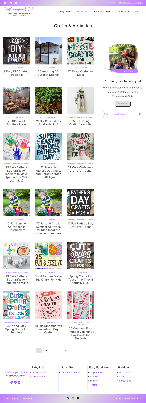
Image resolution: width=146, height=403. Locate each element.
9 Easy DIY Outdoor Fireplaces (16, 73)
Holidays (25, 164)
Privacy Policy (11, 398)
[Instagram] (10, 3)
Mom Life (80, 325)
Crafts (72, 117)
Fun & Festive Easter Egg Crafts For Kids (48, 278)
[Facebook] (5, 3)
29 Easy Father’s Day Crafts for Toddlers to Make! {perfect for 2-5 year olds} (16, 174)
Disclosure (27, 398)
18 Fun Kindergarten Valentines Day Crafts (48, 329)
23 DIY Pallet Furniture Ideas (16, 122)
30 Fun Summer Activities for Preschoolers (16, 227)
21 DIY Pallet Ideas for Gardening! (48, 122)
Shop (137, 11)
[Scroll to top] (140, 394)
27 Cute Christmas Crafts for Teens (80, 169)
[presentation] (16, 50)
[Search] (139, 114)
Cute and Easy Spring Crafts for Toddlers (16, 329)
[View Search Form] (21, 3)
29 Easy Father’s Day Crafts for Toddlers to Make (16, 280)
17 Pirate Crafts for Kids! (80, 73)
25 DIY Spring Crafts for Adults (80, 122)
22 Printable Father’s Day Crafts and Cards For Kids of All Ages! (48, 172)
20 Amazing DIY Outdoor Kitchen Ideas (48, 75)
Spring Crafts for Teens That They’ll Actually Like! (80, 280)
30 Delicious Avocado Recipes (131, 3)
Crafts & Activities (16, 68)
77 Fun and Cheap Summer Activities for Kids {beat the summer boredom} (48, 228)
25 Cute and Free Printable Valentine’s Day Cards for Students (80, 333)
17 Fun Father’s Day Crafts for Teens (80, 225)
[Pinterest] (16, 3)
